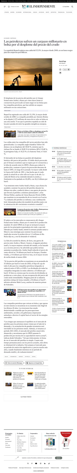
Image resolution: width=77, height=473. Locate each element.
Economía (19, 12)
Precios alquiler (45, 1)
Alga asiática (69, 1)
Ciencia (35, 12)
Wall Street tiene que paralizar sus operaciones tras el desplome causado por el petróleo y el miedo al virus (31, 291)
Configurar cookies (65, 467)
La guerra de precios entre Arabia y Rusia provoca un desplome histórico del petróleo (32, 209)
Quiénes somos (33, 443)
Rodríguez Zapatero (21, 442)
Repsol (34, 356)
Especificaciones (34, 445)
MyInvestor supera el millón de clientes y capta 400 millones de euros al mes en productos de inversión (19, 376)
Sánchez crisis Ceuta (53, 1)
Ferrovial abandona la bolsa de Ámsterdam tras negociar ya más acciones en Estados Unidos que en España (40, 376)
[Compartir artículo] (60, 69)
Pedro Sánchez (20, 443)
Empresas (13, 38)
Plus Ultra (19, 440)
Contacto (32, 436)
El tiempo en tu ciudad (15, 6)
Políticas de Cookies (55, 467)
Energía (21, 356)
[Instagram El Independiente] (40, 463)
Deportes (53, 12)
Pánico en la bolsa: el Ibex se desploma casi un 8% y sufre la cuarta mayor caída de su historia (32, 131)
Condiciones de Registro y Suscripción (41, 467)
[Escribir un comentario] (60, 73)
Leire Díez (19, 447)
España (12, 12)
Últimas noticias (11, 1)
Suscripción (32, 438)
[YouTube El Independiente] (36, 463)
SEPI (18, 438)
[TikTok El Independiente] (49, 463)
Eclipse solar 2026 (21, 436)
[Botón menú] (5, 6)
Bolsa (6, 356)
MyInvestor (74, 1)
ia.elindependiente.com (50, 449)
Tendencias (61, 12)
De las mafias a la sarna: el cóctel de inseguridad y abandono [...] (64, 172)
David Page (62, 61)
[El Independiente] (38, 6)
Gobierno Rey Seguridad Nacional (34, 1)
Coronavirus (13, 356)
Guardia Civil (20, 445)
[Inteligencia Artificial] (50, 446)
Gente (47, 12)
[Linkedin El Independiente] (44, 463)
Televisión (69, 12)
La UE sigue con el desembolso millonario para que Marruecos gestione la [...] (64, 161)
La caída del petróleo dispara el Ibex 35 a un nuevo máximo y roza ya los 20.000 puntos (40, 386)
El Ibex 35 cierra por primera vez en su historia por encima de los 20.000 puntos (19, 386)
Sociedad (41, 12)
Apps (31, 442)
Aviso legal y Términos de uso (25, 467)
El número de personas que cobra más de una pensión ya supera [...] (64, 153)
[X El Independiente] (28, 463)
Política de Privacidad (12, 467)
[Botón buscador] (72, 6)
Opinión (7, 12)
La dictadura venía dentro (63, 167)
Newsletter (32, 440)
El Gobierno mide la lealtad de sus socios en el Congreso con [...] (64, 179)
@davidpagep (62, 63)
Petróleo (27, 356)
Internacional (27, 12)
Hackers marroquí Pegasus (20, 1)
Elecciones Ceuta (62, 1)
